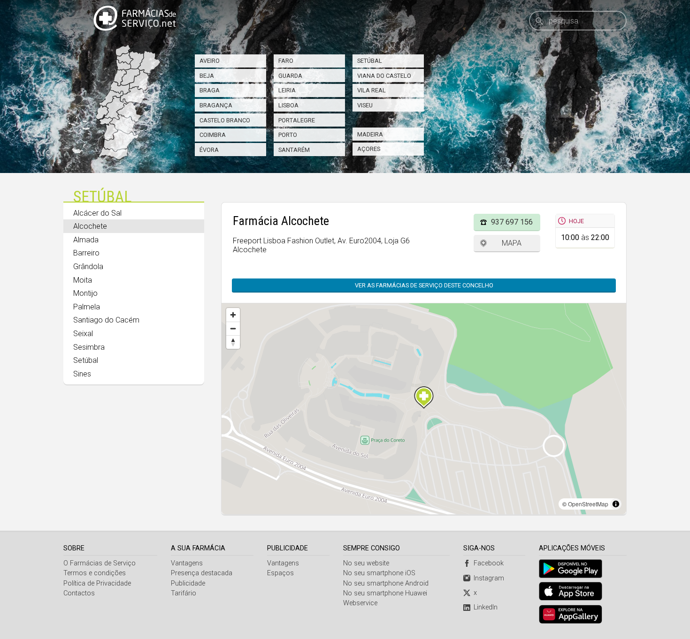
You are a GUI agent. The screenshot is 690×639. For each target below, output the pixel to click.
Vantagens (187, 563)
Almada (86, 239)
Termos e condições (94, 573)
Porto (287, 134)
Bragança (215, 105)
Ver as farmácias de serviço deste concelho (424, 285)
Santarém (294, 149)
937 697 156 (512, 222)
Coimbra (212, 134)
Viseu (365, 105)
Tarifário (183, 593)
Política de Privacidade (97, 583)
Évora (209, 149)
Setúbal (369, 60)
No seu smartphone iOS (379, 573)
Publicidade (188, 583)
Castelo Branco (224, 120)
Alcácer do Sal (97, 213)
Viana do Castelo (384, 75)
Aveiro (209, 60)
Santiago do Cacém (106, 320)
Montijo (85, 293)
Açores (368, 148)
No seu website (366, 563)
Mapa (511, 243)
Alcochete (90, 226)
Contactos (79, 593)
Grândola (88, 266)
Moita (82, 280)
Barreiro (86, 252)
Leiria (287, 90)
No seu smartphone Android (386, 583)
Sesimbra (89, 347)
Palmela (86, 306)
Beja (206, 75)
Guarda (290, 75)
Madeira (370, 134)
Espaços (280, 573)
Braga (209, 90)
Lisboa (288, 105)
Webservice (360, 603)
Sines (82, 373)
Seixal (83, 333)
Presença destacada (201, 573)
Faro (285, 60)
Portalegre (296, 120)
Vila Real (371, 90)
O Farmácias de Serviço (99, 563)
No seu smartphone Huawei (385, 593)
